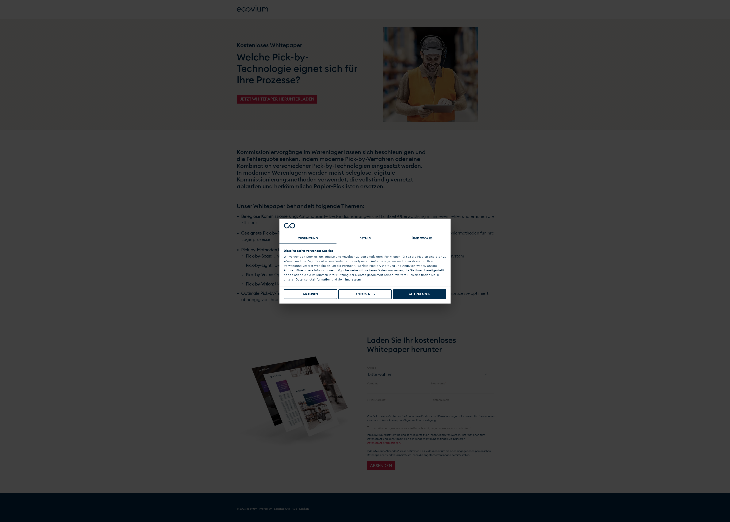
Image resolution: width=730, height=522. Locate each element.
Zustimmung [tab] (308, 238)
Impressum (353, 279)
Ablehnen (310, 294)
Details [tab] (365, 238)
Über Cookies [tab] (422, 238)
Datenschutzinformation (313, 279)
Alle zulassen (420, 294)
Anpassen (362, 294)
